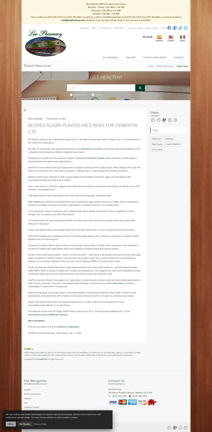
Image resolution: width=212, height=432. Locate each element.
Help (94, 28)
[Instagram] (180, 28)
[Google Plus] (175, 428)
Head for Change (96, 158)
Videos (99, 94)
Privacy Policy (40, 424)
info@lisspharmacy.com (73, 20)
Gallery (131, 57)
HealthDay (43, 359)
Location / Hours (135, 28)
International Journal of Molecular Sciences (47, 314)
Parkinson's (157, 138)
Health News (80, 94)
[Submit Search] (140, 87)
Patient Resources (154, 57)
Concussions (157, 149)
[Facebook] (169, 28)
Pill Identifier (105, 28)
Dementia (169, 138)
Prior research (34, 201)
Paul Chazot (118, 283)
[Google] (175, 28)
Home (151, 66)
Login (163, 28)
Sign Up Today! (151, 28)
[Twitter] (186, 28)
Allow (11, 424)
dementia (85, 148)
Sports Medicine (173, 144)
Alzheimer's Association (68, 326)
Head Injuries (157, 144)
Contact (179, 57)
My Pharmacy (111, 57)
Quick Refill (119, 28)
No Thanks (25, 424)
